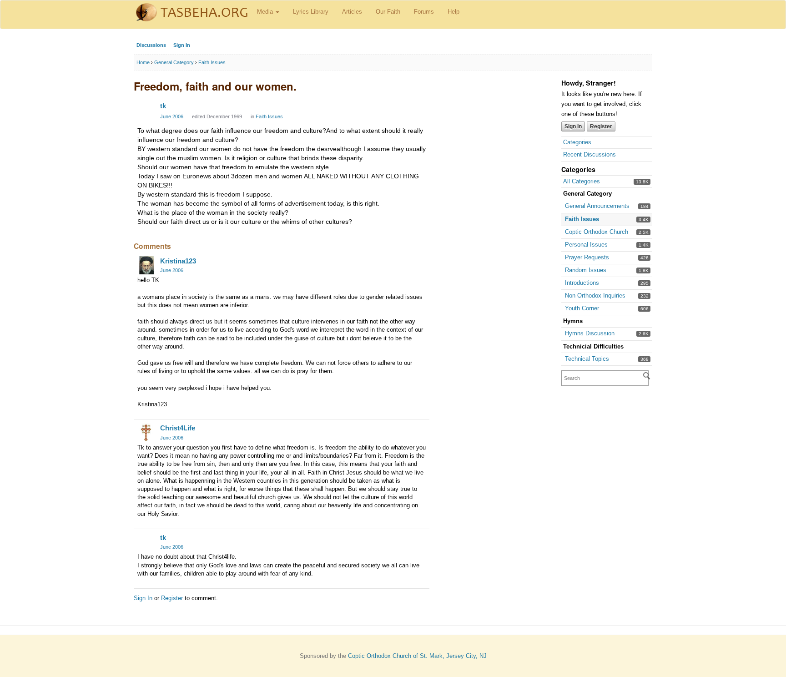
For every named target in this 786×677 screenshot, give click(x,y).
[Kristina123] (146, 265)
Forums (424, 11)
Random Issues (585, 270)
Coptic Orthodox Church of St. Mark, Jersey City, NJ (417, 655)
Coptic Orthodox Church (596, 231)
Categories (577, 142)
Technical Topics (587, 358)
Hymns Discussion (590, 333)
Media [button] (266, 11)
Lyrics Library (310, 11)
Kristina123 (178, 261)
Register (601, 126)
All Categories (581, 181)
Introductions (582, 282)
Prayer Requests (587, 257)
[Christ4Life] (146, 432)
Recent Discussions (589, 154)
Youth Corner (582, 308)
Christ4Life (177, 428)
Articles (352, 11)
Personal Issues (586, 244)
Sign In (181, 45)
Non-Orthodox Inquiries (595, 295)
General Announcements (597, 205)
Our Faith (388, 11)
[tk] (146, 110)
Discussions (151, 45)
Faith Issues (582, 219)
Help (453, 11)
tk (163, 106)
